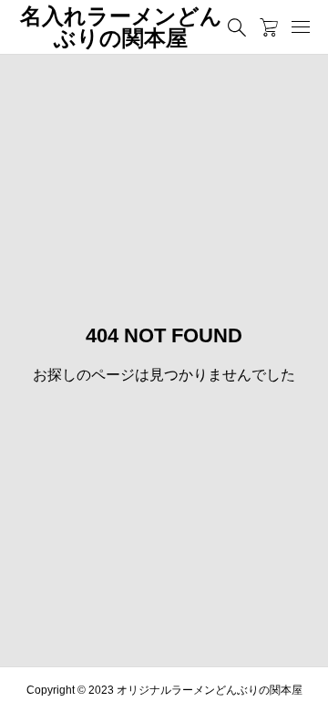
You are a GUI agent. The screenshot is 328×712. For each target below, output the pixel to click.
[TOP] (305, 689)
